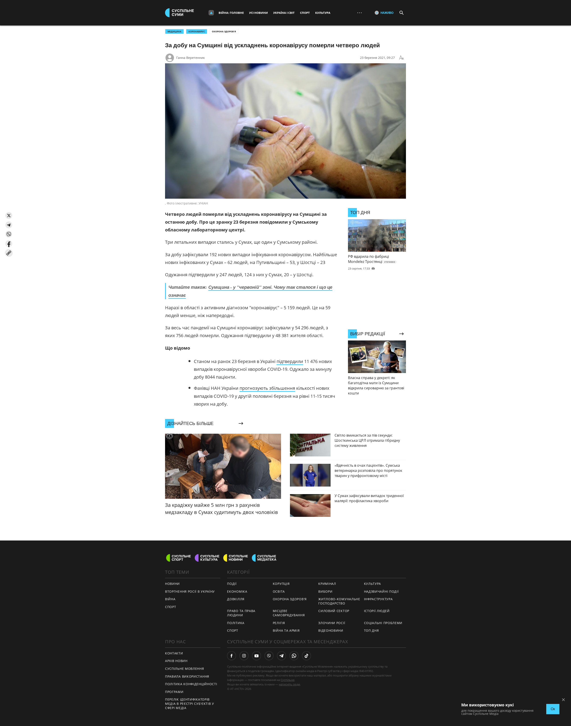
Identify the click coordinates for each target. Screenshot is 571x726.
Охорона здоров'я (224, 31)
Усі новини (258, 13)
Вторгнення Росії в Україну (190, 591)
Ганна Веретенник (190, 58)
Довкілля (235, 599)
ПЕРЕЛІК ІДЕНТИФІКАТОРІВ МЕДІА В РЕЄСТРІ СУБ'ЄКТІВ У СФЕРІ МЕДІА (189, 703)
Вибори (325, 591)
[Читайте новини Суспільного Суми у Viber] (269, 655)
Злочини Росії (331, 623)
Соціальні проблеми (383, 623)
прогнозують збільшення (267, 388)
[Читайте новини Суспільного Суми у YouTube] (256, 655)
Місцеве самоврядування (289, 613)
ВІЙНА (170, 599)
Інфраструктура (378, 599)
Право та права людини (241, 613)
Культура (322, 13)
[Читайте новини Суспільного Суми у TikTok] (306, 655)
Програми (174, 692)
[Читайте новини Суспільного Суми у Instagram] (244, 655)
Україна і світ (284, 13)
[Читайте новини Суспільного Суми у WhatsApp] (294, 655)
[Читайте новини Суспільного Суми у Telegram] (281, 655)
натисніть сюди (289, 684)
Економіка (237, 591)
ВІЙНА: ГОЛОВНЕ (231, 13)
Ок (553, 709)
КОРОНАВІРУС (196, 31)
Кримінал (327, 584)
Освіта (279, 591)
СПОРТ (170, 607)
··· (359, 13)
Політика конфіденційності (191, 684)
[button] (9, 215)
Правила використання (187, 676)
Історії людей (377, 611)
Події (232, 584)
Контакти (174, 653)
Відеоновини (330, 630)
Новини (172, 584)
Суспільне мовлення (184, 668)
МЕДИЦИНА (174, 31)
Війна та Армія (286, 630)
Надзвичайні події (381, 591)
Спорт (305, 13)
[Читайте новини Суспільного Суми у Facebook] (231, 655)
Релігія (279, 623)
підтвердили (290, 361)
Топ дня (371, 630)
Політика (235, 623)
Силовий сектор (333, 611)
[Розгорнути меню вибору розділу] (211, 12)
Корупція (281, 584)
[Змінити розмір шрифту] (401, 58)
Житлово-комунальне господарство (339, 601)
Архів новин (176, 661)
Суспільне (287, 680)
